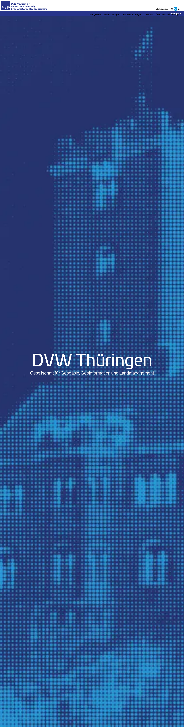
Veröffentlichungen (132, 14)
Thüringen (174, 13)
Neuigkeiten (95, 14)
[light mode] (172, 9)
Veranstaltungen (112, 14)
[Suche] (152, 9)
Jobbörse (148, 14)
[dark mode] (179, 9)
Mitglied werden (162, 9)
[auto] (175, 9)
